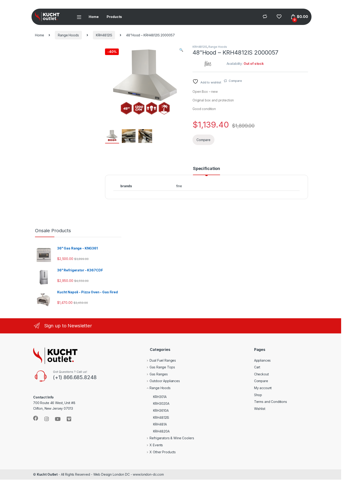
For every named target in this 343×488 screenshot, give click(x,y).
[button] (181, 50)
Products (114, 17)
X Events (156, 445)
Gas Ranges (159, 374)
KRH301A (160, 397)
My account (263, 388)
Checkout (261, 374)
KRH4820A (161, 431)
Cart (257, 367)
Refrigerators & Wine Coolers (172, 438)
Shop (258, 395)
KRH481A (160, 424)
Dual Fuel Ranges (163, 360)
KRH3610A (161, 410)
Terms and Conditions (270, 402)
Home (93, 17)
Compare (235, 81)
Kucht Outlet (47, 474)
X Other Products (163, 452)
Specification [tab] (206, 168)
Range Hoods (68, 35)
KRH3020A (161, 403)
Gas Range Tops (162, 367)
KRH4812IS (104, 35)
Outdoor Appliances (165, 381)
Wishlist (259, 409)
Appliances (262, 360)
